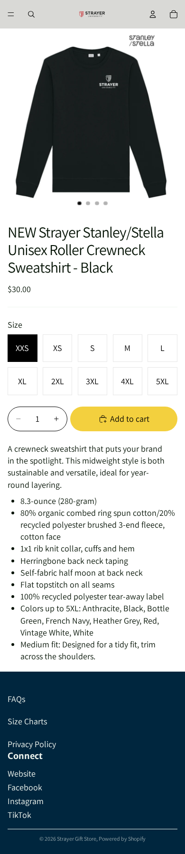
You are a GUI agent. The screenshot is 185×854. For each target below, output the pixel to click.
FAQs (16, 698)
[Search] (31, 14)
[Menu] (11, 14)
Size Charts (27, 721)
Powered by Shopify (122, 838)
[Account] (152, 14)
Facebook (25, 787)
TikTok (19, 814)
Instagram (26, 801)
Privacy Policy (32, 744)
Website (22, 773)
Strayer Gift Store (76, 838)
